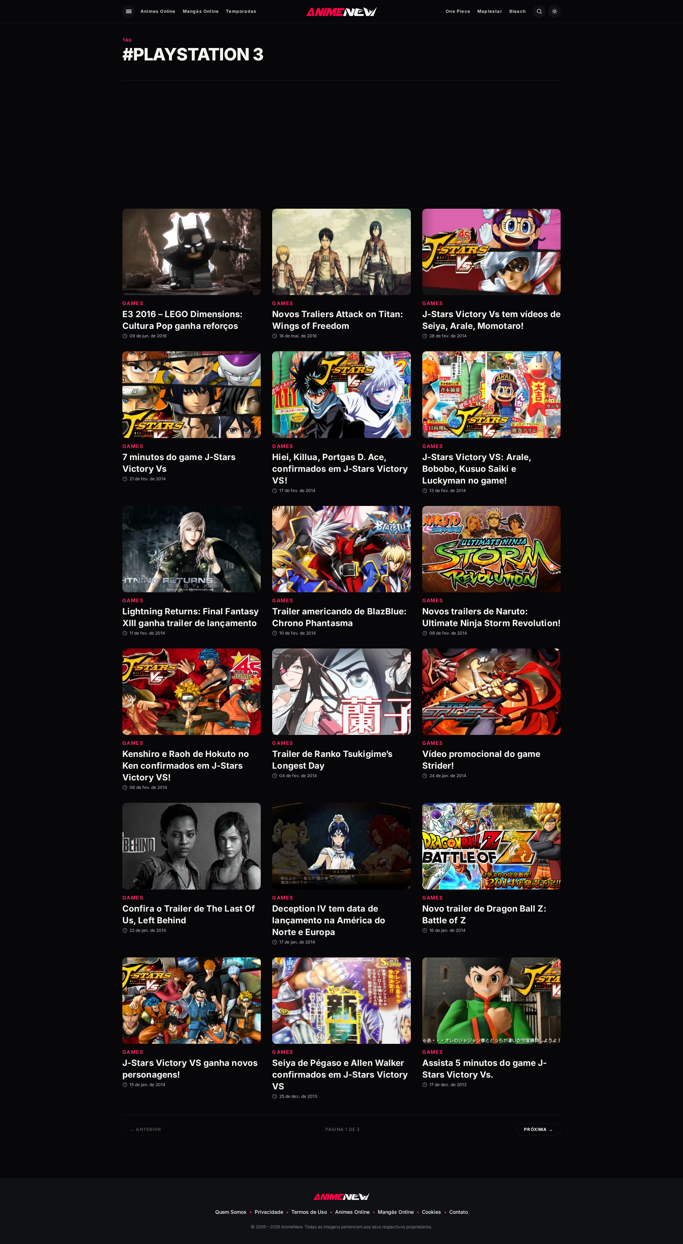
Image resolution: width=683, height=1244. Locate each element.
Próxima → (538, 1129)
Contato (458, 1212)
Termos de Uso (309, 1212)
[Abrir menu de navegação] (128, 11)
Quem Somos (231, 1212)
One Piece (458, 11)
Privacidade (269, 1212)
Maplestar (489, 11)
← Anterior (145, 1129)
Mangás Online (201, 11)
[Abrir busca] (539, 11)
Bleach (517, 11)
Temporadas (241, 11)
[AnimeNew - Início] (341, 11)
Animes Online (158, 11)
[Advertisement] (341, 144)
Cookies (431, 1212)
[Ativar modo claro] (554, 11)
